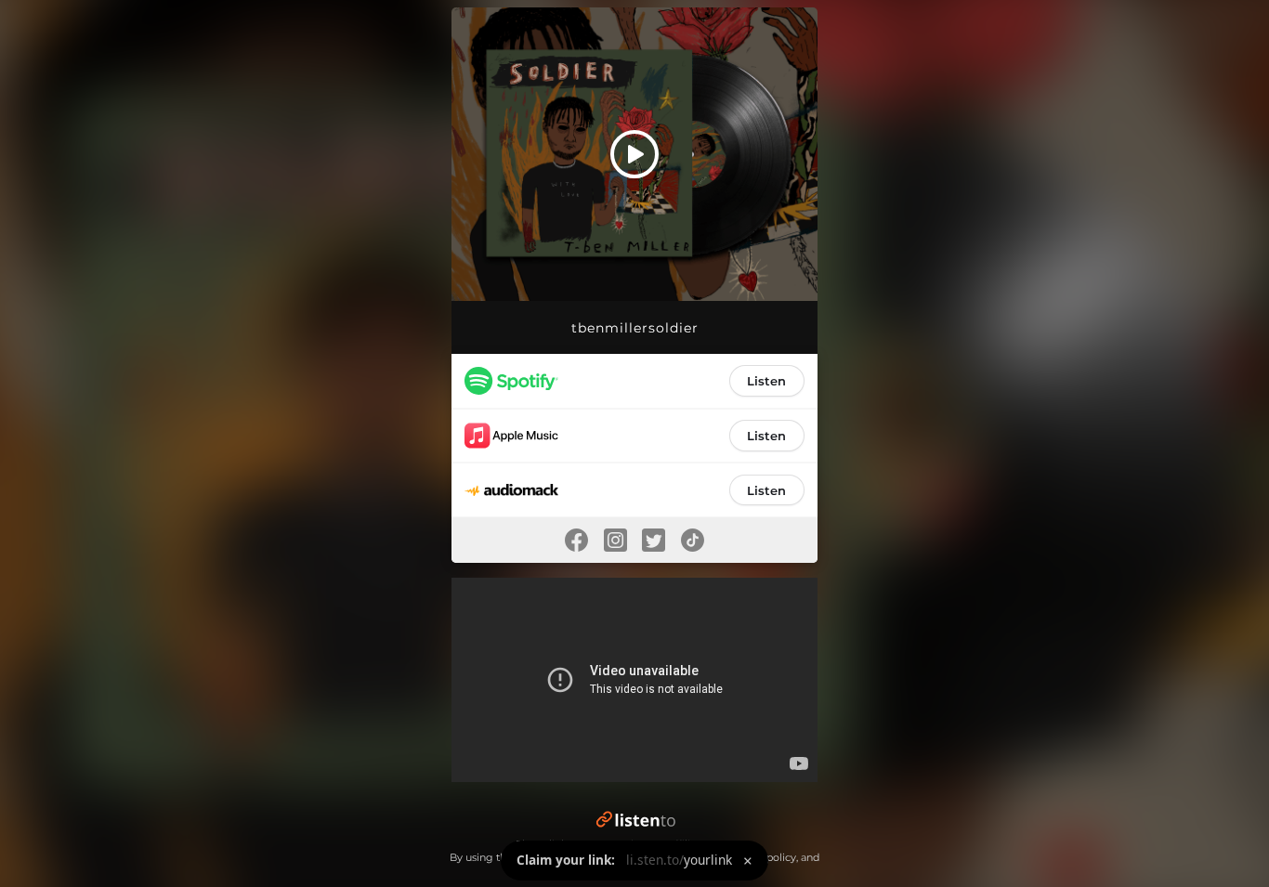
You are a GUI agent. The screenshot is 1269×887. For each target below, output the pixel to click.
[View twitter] (654, 540)
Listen (766, 380)
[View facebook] (576, 540)
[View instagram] (615, 540)
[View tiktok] (693, 540)
